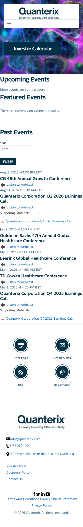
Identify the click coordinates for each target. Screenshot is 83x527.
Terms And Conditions (22, 499)
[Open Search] (9, 23)
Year (3, 142)
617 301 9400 (19, 445)
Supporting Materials (15, 213)
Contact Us (14, 478)
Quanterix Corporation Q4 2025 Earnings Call (39, 318)
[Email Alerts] (62, 345)
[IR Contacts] (62, 372)
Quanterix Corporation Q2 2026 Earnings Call (39, 221)
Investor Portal (16, 466)
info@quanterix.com (25, 439)
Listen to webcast (20, 184)
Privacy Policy (41, 505)
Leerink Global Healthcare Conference (38, 258)
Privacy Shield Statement (58, 499)
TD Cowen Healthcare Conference (33, 275)
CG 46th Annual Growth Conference (36, 178)
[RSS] (21, 372)
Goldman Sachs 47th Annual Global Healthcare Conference (35, 238)
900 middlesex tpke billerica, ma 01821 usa (41, 454)
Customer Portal (18, 472)
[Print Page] (21, 345)
